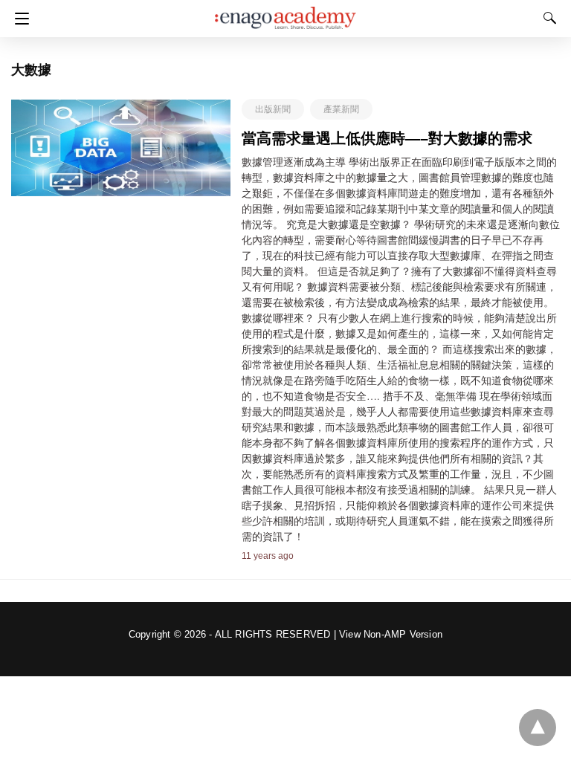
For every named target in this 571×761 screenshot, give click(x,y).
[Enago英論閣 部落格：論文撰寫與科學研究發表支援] (285, 11)
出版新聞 (273, 109)
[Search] (546, 17)
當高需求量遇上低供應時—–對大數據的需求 (387, 138)
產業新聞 (341, 109)
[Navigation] (18, 18)
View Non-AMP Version (390, 634)
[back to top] (537, 727)
